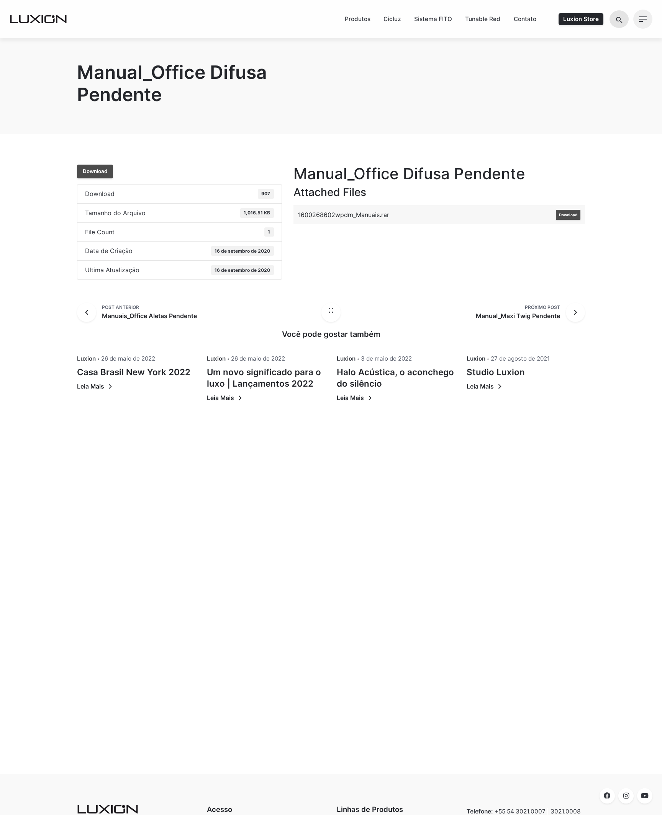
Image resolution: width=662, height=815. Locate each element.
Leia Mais (90, 386)
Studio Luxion (496, 372)
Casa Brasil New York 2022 (133, 372)
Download (95, 171)
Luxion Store (581, 19)
